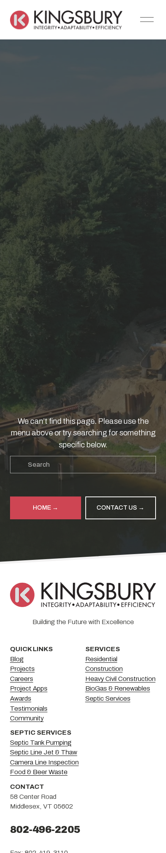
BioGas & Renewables (117, 688)
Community (27, 718)
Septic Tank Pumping (40, 742)
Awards (20, 698)
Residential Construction (104, 664)
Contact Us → (120, 507)
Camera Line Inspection (44, 762)
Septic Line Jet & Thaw (43, 752)
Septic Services (107, 698)
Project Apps (28, 688)
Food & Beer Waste (39, 772)
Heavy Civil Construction (120, 678)
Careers (21, 678)
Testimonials (28, 708)
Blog (17, 659)
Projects (22, 668)
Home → (45, 507)
